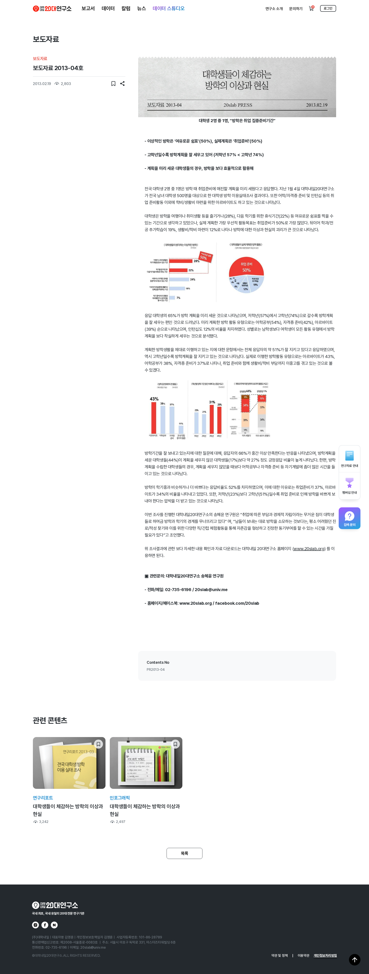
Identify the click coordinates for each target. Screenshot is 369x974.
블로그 (54, 925)
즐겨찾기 (113, 84)
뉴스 (141, 8)
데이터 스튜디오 (168, 8)
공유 (122, 84)
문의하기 (296, 8)
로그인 (328, 8)
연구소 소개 (274, 8)
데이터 (108, 8)
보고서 (88, 8)
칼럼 (126, 8)
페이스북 (44, 925)
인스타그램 (35, 925)
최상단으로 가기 (354, 959)
